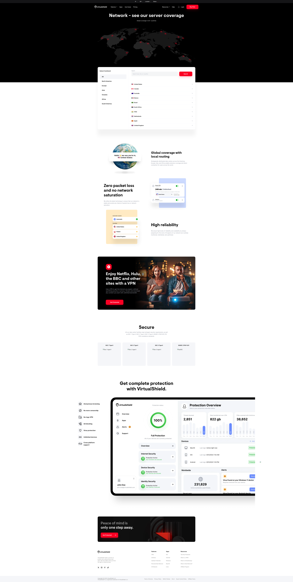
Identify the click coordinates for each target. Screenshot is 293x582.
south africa (137, 107)
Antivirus (153, 557)
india (135, 111)
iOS (167, 554)
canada (136, 89)
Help (173, 7)
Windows (168, 560)
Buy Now (192, 7)
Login (182, 7)
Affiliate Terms (191, 579)
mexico (136, 98)
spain (135, 121)
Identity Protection (156, 560)
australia (136, 93)
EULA (173, 579)
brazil (135, 102)
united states (138, 84)
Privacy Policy (157, 579)
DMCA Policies (166, 579)
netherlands (137, 116)
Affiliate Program (185, 566)
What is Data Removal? (186, 563)
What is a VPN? (184, 557)
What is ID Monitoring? (186, 560)
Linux (167, 566)
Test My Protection (185, 554)
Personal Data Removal (157, 563)
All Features (154, 566)
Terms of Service (148, 579)
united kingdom (139, 125)
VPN (152, 554)
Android (168, 557)
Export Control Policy (181, 579)
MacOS (168, 563)
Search (133, 70)
